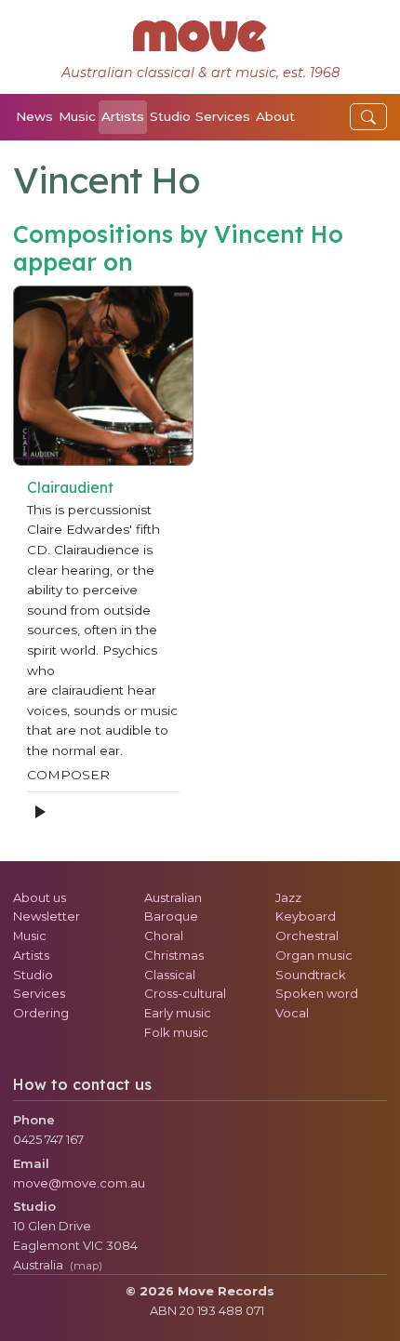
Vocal (292, 1012)
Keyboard (305, 916)
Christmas (174, 955)
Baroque (171, 916)
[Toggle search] (368, 116)
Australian (173, 897)
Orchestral (307, 935)
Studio (170, 116)
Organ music (314, 955)
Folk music (176, 1032)
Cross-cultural (185, 993)
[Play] (39, 812)
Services (222, 116)
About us (39, 897)
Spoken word (316, 993)
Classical (169, 974)
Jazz (288, 897)
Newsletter (46, 916)
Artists (122, 116)
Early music (177, 1012)
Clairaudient (70, 487)
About (275, 116)
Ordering (41, 1012)
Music (77, 116)
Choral (163, 935)
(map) (86, 1265)
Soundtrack (310, 974)
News (34, 116)
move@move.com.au (79, 1182)
